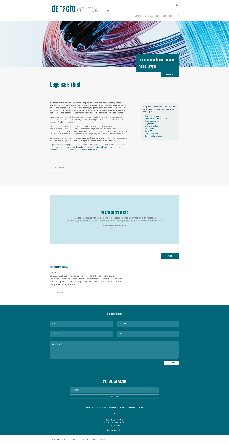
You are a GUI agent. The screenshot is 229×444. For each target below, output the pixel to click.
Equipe (158, 16)
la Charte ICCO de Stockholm (69, 149)
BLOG (141, 407)
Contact (172, 16)
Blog (165, 16)
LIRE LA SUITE (57, 293)
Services (138, 16)
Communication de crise (154, 121)
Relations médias (151, 126)
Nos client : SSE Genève (59, 266)
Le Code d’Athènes (104, 147)
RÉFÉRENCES (114, 407)
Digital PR (148, 131)
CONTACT (133, 407)
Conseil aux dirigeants (153, 116)
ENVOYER (171, 363)
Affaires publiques (151, 133)
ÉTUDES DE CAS (101, 407)
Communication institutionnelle (157, 118)
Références (148, 16)
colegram (102, 439)
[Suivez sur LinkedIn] (177, 5)
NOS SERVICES (58, 167)
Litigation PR (149, 123)
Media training (150, 128)
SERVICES (89, 407)
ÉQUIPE (124, 407)
